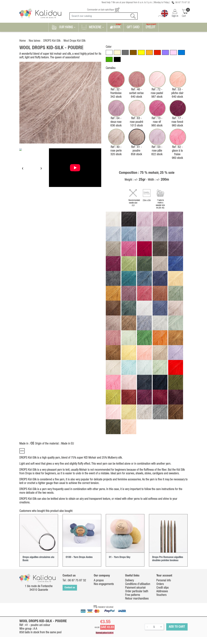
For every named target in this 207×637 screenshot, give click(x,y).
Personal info (163, 580)
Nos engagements (104, 584)
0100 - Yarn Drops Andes (79, 557)
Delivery (129, 580)
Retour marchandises (137, 598)
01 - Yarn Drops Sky (119, 557)
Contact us (70, 588)
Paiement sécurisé (135, 587)
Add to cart (177, 626)
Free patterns (132, 595)
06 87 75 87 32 (182, 3)
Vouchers (161, 595)
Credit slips (162, 587)
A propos (99, 580)
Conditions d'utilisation (137, 584)
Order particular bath (136, 591)
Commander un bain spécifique (101, 10)
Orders (160, 584)
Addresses (162, 591)
